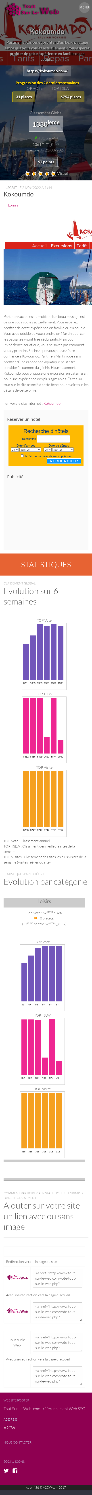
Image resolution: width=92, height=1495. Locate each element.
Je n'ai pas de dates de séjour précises (47, 456)
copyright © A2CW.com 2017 (46, 1487)
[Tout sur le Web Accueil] (46, 9)
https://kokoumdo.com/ (47, 71)
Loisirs (13, 205)
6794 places (71, 96)
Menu (84, 7)
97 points (46, 161)
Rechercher (64, 461)
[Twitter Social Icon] (8, 1471)
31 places (24, 96)
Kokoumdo (52, 403)
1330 (46, 123)
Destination (29, 439)
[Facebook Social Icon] (16, 1471)
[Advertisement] (44, 514)
